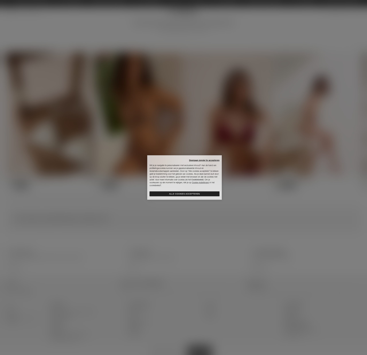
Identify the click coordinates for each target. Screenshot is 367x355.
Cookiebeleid (197, 179)
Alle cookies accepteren (184, 194)
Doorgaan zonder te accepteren (204, 160)
